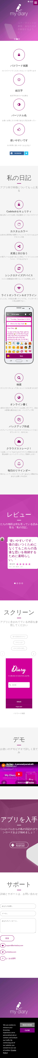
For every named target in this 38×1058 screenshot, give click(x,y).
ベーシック (19, 642)
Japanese (32, 1)
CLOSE (27, 1030)
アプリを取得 (27, 29)
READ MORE (27, 1025)
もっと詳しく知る (21, 29)
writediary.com (11, 952)
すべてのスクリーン (19, 636)
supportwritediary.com (14, 945)
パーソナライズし (19, 648)
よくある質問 (11, 958)
